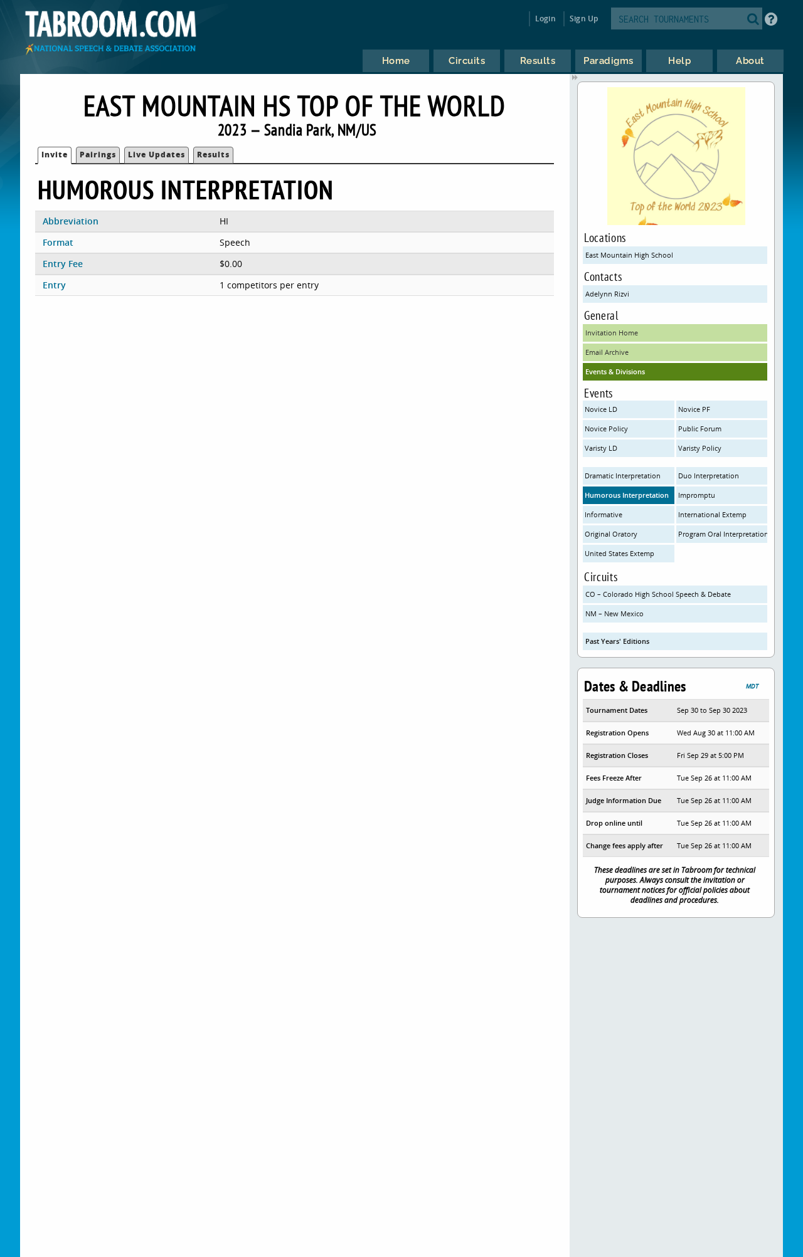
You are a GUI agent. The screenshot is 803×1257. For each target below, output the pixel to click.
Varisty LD (601, 448)
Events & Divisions (615, 371)
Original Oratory (611, 534)
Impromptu (696, 495)
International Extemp (712, 514)
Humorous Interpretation (627, 495)
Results (213, 154)
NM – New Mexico (614, 613)
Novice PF (694, 409)
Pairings (98, 154)
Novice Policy (606, 428)
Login (545, 18)
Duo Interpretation (708, 475)
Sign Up (584, 18)
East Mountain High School (629, 255)
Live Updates (156, 154)
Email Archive (607, 352)
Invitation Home (611, 332)
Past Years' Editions (617, 641)
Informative (603, 514)
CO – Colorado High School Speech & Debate (658, 594)
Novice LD (601, 409)
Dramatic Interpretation (623, 475)
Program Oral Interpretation (723, 534)
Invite (54, 154)
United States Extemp (619, 553)
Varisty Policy (699, 448)
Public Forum (699, 428)
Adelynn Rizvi (607, 293)
